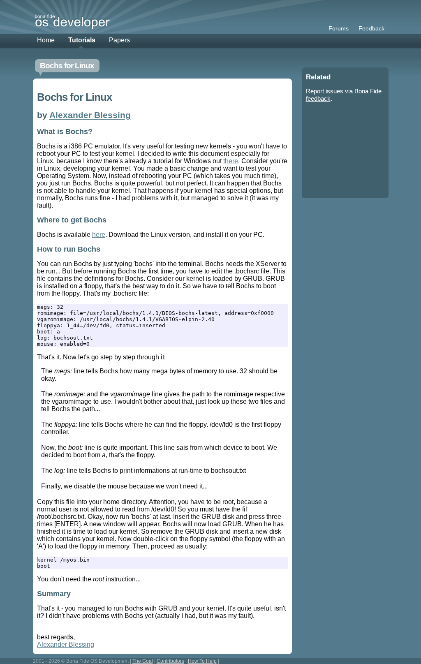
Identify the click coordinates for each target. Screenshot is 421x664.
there (230, 160)
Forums (338, 28)
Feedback (371, 28)
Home (46, 40)
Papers (119, 40)
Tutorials (81, 40)
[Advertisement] (343, 152)
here (98, 234)
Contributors (170, 661)
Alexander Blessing (90, 115)
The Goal (142, 661)
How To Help (202, 661)
